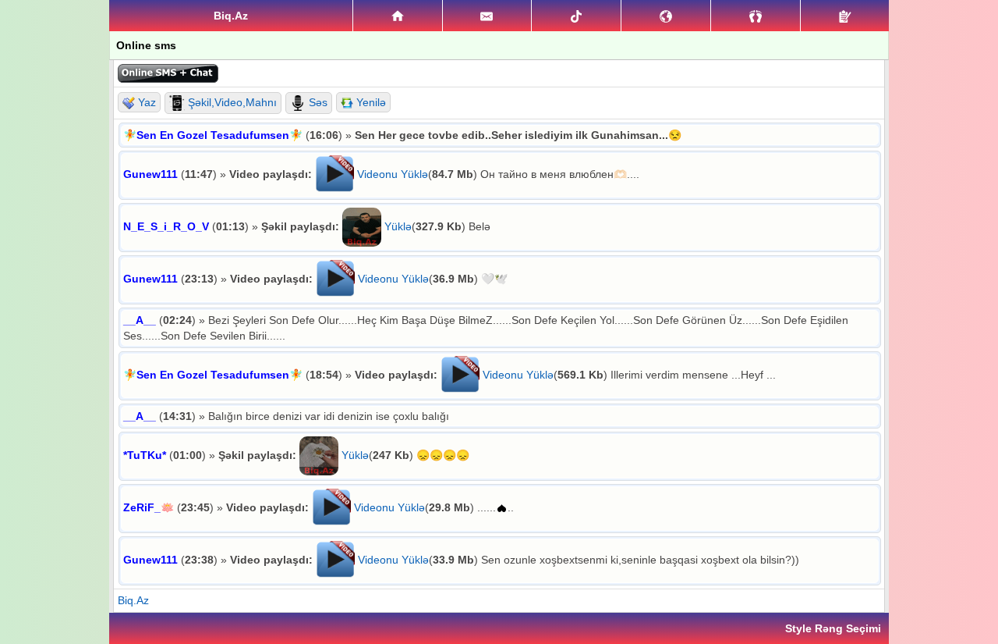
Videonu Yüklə (392, 174)
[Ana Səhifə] (397, 15)
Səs (316, 102)
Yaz (145, 102)
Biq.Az (133, 600)
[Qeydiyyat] (845, 15)
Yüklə (398, 226)
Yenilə (369, 102)
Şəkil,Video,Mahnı (231, 102)
